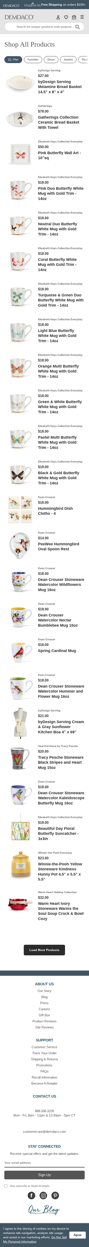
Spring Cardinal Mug (57, 651)
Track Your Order (44, 1053)
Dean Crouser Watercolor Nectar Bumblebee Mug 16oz (58, 620)
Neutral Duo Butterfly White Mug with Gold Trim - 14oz (57, 229)
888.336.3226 (44, 1111)
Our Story (44, 991)
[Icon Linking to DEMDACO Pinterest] (55, 1195)
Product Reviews (44, 1021)
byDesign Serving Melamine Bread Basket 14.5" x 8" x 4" (60, 87)
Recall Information (44, 1077)
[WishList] (66, 17)
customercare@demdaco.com (44, 1131)
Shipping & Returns (44, 1059)
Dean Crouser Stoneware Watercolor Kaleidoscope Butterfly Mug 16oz (61, 798)
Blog (44, 997)
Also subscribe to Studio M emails (29, 1186)
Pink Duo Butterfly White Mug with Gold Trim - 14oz (61, 193)
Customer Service (44, 1047)
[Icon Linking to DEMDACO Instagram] (43, 1195)
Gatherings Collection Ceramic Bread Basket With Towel (58, 122)
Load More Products (44, 950)
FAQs (44, 1071)
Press (44, 1003)
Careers (44, 1009)
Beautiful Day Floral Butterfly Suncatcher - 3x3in (58, 833)
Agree (77, 1235)
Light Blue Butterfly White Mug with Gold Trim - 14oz (57, 336)
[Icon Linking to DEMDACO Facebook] (31, 1195)
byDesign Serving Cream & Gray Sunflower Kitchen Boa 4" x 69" (61, 727)
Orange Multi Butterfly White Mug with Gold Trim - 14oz (58, 371)
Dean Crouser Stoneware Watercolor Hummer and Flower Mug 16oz (61, 691)
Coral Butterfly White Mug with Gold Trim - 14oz (57, 264)
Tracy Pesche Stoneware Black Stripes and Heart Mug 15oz (61, 762)
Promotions (44, 1065)
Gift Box (44, 1015)
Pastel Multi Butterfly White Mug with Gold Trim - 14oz (57, 442)
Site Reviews (44, 1027)
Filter (16, 59)
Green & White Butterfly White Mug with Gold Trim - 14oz (60, 407)
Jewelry (68, 59)
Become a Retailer (44, 1083)
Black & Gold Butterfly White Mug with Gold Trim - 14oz (58, 478)
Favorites (33, 59)
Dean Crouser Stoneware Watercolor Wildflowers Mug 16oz (61, 584)
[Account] (58, 17)
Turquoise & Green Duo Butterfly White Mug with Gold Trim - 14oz (61, 300)
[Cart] (74, 17)
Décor (51, 59)
